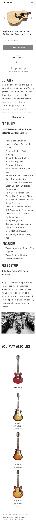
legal (10, 514)
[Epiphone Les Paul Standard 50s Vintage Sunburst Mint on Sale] (18, 407)
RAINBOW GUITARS (9, 2)
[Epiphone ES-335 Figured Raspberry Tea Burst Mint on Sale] (18, 483)
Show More (18, 117)
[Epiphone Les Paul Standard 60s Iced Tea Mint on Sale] (18, 446)
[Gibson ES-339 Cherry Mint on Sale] (18, 369)
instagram (13, 519)
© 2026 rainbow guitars (20, 514)
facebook (6, 519)
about (5, 514)
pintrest (20, 519)
